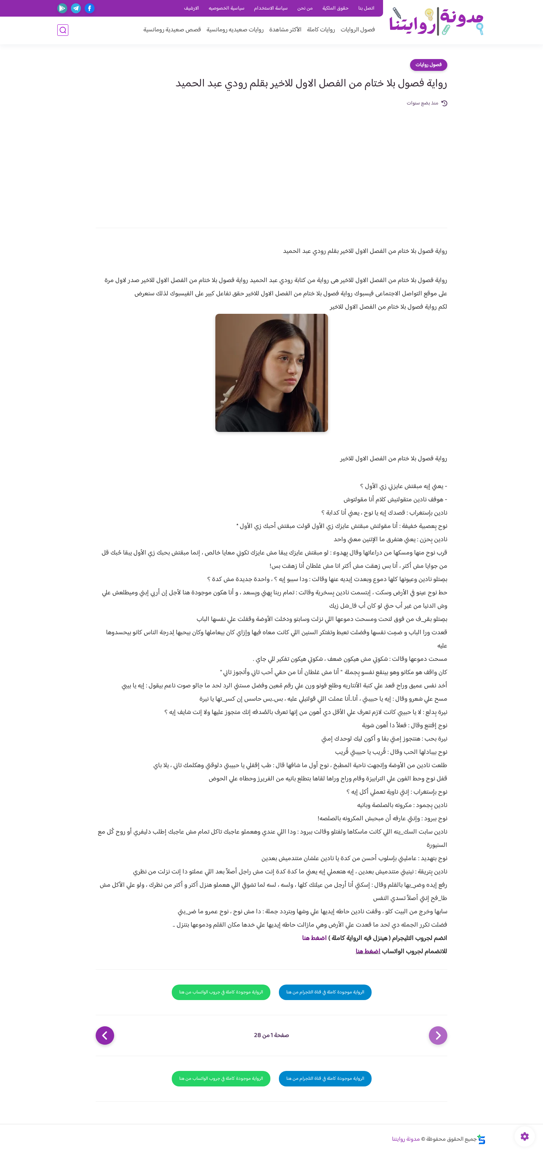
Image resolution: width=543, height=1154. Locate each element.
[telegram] (76, 8)
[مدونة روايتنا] (436, 21)
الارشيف (191, 8)
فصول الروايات (358, 30)
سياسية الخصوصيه (227, 8)
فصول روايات (429, 65)
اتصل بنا (366, 8)
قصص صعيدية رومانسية (172, 30)
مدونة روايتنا (406, 1139)
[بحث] (62, 30)
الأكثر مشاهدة (285, 30)
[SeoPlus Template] (481, 1139)
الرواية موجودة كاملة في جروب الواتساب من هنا (221, 992)
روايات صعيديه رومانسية (235, 30)
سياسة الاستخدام (271, 8)
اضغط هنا (314, 938)
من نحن (305, 8)
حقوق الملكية (335, 8)
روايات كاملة (321, 30)
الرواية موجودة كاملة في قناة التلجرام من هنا (325, 992)
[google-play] (62, 8)
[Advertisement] (271, 163)
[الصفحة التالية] (105, 1035)
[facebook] (90, 8)
